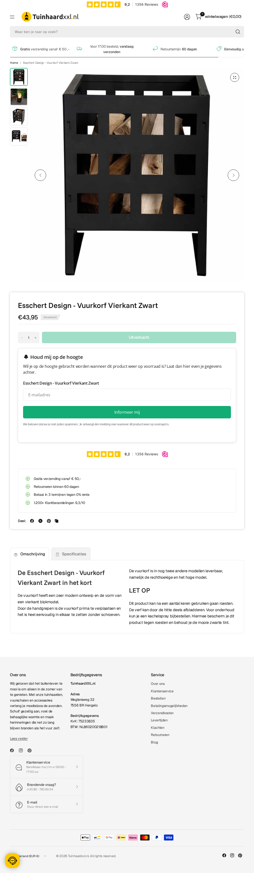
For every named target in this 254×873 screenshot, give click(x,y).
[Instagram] (23, 750)
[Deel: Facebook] (32, 521)
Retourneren (160, 735)
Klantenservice (162, 691)
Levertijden (159, 720)
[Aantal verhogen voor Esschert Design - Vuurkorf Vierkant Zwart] (35, 337)
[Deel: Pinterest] (49, 521)
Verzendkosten (162, 713)
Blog (154, 742)
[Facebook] (14, 750)
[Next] (233, 175)
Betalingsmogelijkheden (169, 706)
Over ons (157, 683)
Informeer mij (127, 412)
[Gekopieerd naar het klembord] (56, 521)
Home (14, 62)
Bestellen (158, 698)
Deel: (22, 521)
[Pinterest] (31, 750)
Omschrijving (32, 554)
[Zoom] (234, 77)
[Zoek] (238, 31)
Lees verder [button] (19, 738)
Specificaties (74, 554)
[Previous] (40, 175)
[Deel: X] (40, 521)
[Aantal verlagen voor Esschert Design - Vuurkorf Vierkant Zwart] (22, 337)
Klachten (157, 727)
